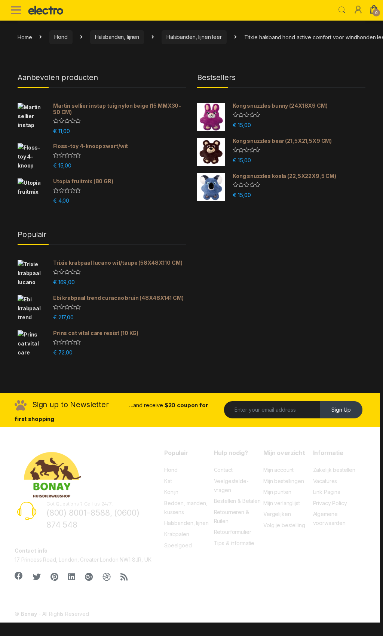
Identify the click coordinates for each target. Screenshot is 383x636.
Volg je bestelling (284, 525)
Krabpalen (176, 534)
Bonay (29, 614)
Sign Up (341, 409)
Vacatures (325, 481)
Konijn (171, 492)
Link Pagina (326, 492)
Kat (168, 481)
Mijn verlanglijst (281, 503)
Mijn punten (277, 492)
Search (342, 10)
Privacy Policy (330, 503)
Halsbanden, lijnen (117, 37)
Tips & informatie (234, 543)
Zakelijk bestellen (334, 470)
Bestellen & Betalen (237, 501)
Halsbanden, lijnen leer (194, 37)
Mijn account (278, 470)
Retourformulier (232, 532)
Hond (60, 37)
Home (25, 37)
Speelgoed (178, 545)
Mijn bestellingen (283, 481)
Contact (223, 470)
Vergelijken (277, 514)
